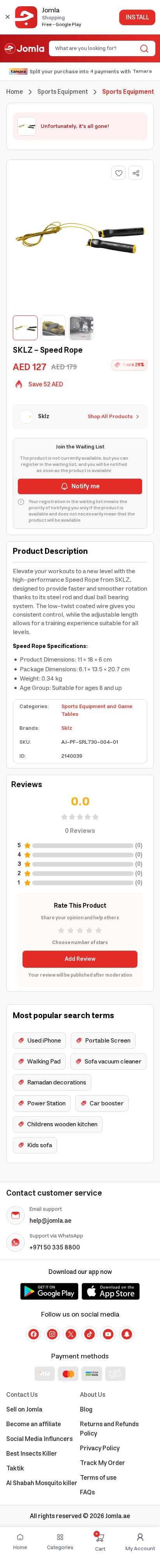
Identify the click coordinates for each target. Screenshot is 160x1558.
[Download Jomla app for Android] (49, 1291)
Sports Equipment (62, 91)
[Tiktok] (89, 1334)
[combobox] (95, 48)
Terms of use (98, 1477)
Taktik (15, 1468)
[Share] (136, 173)
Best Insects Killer (31, 1453)
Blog (86, 1409)
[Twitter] (70, 1334)
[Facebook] (33, 1334)
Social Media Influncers (39, 1439)
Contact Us (22, 1394)
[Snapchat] (126, 1334)
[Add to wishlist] (118, 173)
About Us (92, 1394)
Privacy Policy (100, 1448)
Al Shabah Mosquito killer (41, 1483)
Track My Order (102, 1463)
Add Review (80, 959)
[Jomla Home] (24, 48)
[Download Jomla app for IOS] (111, 1291)
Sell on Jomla (24, 1409)
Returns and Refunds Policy (109, 1429)
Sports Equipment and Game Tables (96, 710)
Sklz (66, 728)
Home (14, 91)
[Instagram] (52, 1334)
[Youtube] (108, 1334)
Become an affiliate (33, 1424)
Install (137, 17)
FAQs (87, 1492)
